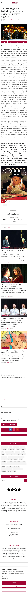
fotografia (17, 451)
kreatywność (12, 454)
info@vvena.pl (16, 535)
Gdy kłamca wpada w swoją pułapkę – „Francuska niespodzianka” (11, 285)
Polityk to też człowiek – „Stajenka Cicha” (12, 318)
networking (9, 459)
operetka (4, 461)
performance (17, 461)
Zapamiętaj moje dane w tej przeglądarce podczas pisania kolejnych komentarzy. (14, 419)
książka (18, 454)
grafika (23, 451)
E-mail (3, 406)
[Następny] (15, 367)
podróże (3, 464)
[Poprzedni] (13, 367)
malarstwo (17, 456)
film (2, 451)
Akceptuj (14, 582)
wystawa (9, 471)
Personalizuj (14, 586)
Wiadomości (5, 247)
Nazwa (3, 400)
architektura (4, 446)
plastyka (23, 461)
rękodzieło (9, 466)
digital (17, 449)
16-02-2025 (11, 262)
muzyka (3, 459)
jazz (7, 454)
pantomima (10, 461)
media (22, 456)
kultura (23, 454)
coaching (22, 446)
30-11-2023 (16, 19)
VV (11, 19)
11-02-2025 (11, 362)
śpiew (14, 471)
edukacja (23, 449)
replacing (18, 464)
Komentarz (4, 382)
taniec (10, 468)
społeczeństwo (16, 466)
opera (20, 459)
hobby (3, 454)
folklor (12, 451)
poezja (8, 464)
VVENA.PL (20, 468)
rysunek (24, 464)
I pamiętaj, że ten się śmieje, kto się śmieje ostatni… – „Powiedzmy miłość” (12, 352)
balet (10, 446)
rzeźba (3, 466)
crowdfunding (11, 449)
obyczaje (16, 459)
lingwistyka (4, 456)
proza (13, 464)
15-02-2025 (11, 296)
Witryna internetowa (6, 412)
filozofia (7, 451)
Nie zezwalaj (14, 589)
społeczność (4, 468)
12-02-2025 (11, 328)
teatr (5, 205)
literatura (11, 456)
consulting (4, 449)
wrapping (4, 471)
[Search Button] (25, 480)
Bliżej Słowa (16, 446)
